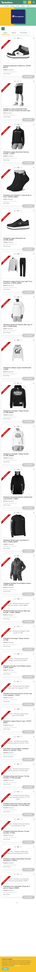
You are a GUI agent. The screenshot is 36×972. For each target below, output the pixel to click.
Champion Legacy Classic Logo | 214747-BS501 (17, 722)
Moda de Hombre (7, 73)
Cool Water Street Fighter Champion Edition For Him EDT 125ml (16, 749)
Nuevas (12, 6)
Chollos (5, 32)
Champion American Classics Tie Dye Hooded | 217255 (16, 832)
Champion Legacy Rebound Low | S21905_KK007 (14, 239)
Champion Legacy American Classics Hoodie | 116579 (16, 153)
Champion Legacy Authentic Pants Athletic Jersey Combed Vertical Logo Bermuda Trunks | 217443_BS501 (16, 109)
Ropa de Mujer (6, 203)
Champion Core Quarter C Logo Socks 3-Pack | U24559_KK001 (17, 196)
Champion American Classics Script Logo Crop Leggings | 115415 (17, 694)
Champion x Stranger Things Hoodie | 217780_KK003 (16, 411)
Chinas (23, 6)
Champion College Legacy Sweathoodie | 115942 (17, 368)
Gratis (17, 6)
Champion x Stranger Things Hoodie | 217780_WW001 (16, 454)
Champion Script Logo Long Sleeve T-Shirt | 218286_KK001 (16, 541)
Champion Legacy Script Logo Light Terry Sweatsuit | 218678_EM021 (17, 282)
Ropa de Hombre (6, 289)
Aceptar (5, 968)
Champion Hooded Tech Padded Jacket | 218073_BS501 (17, 667)
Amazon (11, 70)
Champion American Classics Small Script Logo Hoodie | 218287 (17, 498)
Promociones (23, 32)
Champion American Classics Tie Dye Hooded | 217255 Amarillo (16, 777)
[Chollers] (6, 2)
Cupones (28, 6)
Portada (7, 6)
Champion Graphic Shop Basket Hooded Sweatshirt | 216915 (17, 859)
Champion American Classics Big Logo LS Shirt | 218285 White (17, 325)
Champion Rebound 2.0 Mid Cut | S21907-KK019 (17, 66)
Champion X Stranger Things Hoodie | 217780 (16, 639)
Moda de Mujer (6, 160)
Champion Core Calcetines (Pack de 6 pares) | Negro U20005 (16, 887)
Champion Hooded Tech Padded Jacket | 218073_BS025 (17, 584)
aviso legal (17, 965)
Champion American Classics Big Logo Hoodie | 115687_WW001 (16, 611)
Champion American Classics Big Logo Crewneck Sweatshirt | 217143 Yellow (16, 804)
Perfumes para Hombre (8, 756)
